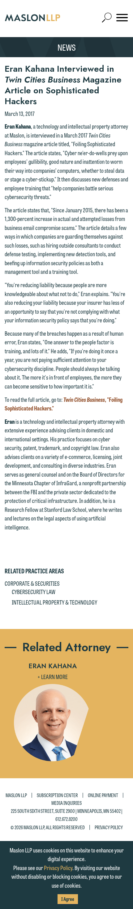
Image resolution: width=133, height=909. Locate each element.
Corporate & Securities (32, 583)
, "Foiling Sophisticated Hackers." (63, 404)
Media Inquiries (66, 802)
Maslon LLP (16, 795)
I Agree (67, 899)
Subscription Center (57, 795)
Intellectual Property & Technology (54, 602)
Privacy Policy (109, 827)
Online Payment (103, 795)
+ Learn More (52, 676)
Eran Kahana (52, 666)
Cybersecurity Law (33, 591)
